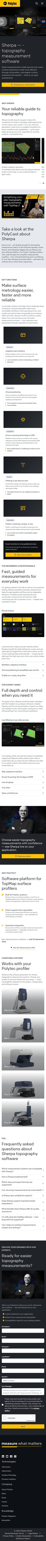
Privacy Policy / (9, 1536)
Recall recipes (8, 610)
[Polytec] (10, 3)
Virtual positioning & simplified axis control (20, 670)
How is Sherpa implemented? (15, 1177)
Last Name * (6, 1357)
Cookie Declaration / (25, 1536)
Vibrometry (6, 1467)
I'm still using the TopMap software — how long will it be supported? (20, 1218)
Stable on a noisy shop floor (14, 675)
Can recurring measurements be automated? (22, 1190)
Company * (5, 1346)
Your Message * (7, 1386)
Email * (4, 1336)
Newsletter (6, 1520)
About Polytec (7, 1489)
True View (6, 787)
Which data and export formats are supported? (17, 1183)
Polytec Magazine (9, 1516)
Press (4, 1498)
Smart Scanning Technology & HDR (17, 777)
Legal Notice (34, 1533)
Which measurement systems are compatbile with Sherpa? (22, 1169)
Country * (5, 1377)
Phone (4, 1367)
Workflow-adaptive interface (14, 665)
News (4, 1493)
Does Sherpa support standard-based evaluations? (18, 1202)
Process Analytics (9, 1479)
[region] (23, 206)
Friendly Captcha (30, 1420)
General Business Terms (15, 1533)
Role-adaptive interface (12, 771)
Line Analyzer (7, 782)
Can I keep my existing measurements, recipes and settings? (19, 1226)
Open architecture (10, 793)
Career (4, 1502)
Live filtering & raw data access (15, 720)
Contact (5, 1506)
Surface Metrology (9, 1475)
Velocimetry (6, 1471)
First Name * (6, 1326)
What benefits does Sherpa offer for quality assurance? (20, 1210)
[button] (22, 206)
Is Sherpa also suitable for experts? (17, 1195)
